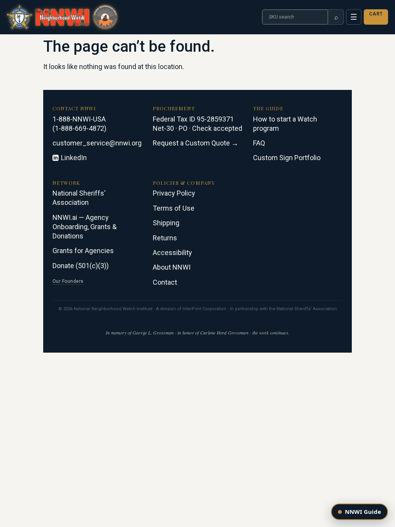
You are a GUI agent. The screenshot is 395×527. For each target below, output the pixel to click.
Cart (376, 14)
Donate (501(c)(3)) (80, 266)
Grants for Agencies (83, 251)
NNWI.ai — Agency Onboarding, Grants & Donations (84, 226)
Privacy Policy (174, 193)
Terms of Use (173, 208)
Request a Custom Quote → (195, 143)
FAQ (259, 143)
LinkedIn (74, 158)
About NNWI (172, 267)
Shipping (166, 223)
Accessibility (172, 252)
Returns (165, 238)
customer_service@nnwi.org (97, 143)
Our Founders (68, 281)
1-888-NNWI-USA (79, 119)
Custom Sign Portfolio (287, 158)
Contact (165, 282)
